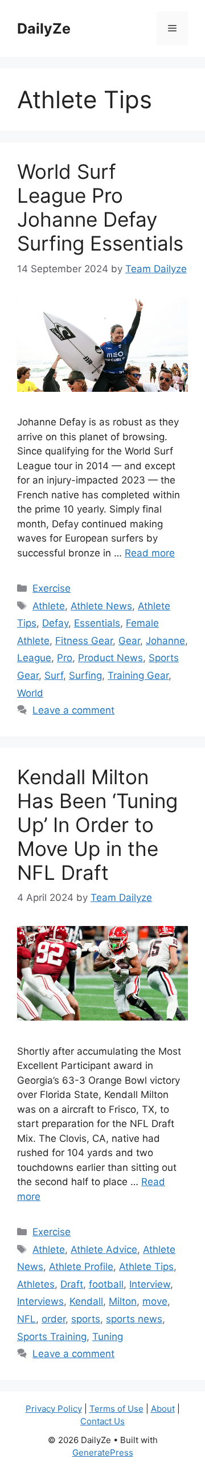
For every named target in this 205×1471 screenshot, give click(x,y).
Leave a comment (73, 710)
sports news (134, 1319)
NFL (26, 1319)
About (163, 1408)
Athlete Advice (104, 1249)
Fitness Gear (84, 640)
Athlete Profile (81, 1266)
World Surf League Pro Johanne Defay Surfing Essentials (100, 207)
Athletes (36, 1284)
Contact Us (102, 1421)
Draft (71, 1284)
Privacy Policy (54, 1408)
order (53, 1319)
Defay (55, 623)
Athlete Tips (146, 1266)
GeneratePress (102, 1452)
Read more (150, 553)
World (30, 693)
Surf (53, 675)
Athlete (48, 606)
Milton (123, 1301)
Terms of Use (116, 1408)
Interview (149, 1284)
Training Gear (138, 675)
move (154, 1301)
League (34, 657)
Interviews (40, 1301)
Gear (129, 640)
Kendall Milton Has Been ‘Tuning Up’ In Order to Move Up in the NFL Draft (97, 824)
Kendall (86, 1301)
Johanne (165, 640)
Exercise (51, 588)
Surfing (85, 675)
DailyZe (44, 28)
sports (85, 1319)
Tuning (107, 1336)
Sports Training (52, 1336)
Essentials (97, 623)
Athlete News (101, 606)
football (106, 1284)
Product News (110, 657)
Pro (64, 657)
